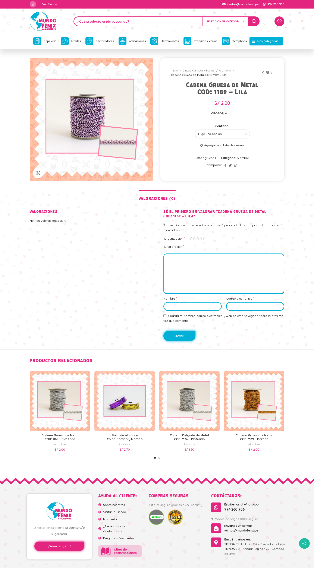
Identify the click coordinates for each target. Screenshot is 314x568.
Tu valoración (173, 246)
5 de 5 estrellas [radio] (204, 238)
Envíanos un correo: (238, 526)
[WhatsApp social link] (33, 4)
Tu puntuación (174, 238)
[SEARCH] (254, 21)
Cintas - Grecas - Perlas (199, 70)
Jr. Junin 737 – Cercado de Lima (254, 544)
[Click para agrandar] (38, 173)
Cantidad (221, 126)
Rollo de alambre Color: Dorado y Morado (124, 437)
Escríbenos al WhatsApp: (241, 504)
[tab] (157, 196)
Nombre (170, 298)
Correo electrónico (240, 298)
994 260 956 (234, 509)
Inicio (175, 70)
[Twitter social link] (230, 165)
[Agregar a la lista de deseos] (87, 389)
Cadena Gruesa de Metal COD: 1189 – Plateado (59, 437)
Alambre (225, 70)
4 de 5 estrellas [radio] (200, 238)
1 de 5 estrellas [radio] (191, 238)
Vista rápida (87, 379)
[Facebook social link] (225, 165)
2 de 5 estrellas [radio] (194, 238)
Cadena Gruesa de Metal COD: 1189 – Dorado (254, 437)
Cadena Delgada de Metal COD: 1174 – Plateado (189, 437)
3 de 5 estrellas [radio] (197, 238)
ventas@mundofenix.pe (241, 530)
